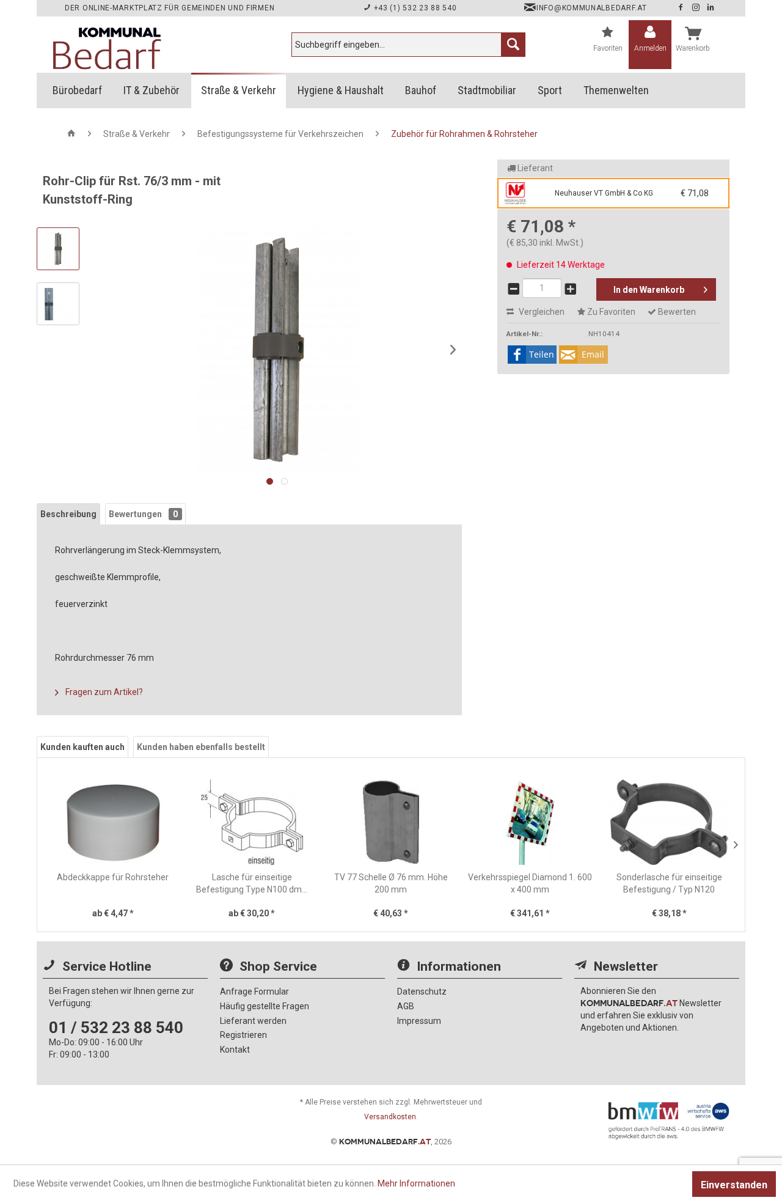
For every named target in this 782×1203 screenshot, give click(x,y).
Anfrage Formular (254, 991)
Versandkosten (390, 1117)
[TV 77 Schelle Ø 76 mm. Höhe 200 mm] (391, 822)
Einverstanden (734, 1185)
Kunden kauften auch (82, 747)
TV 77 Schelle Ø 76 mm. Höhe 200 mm (391, 883)
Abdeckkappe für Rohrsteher (113, 877)
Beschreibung (68, 514)
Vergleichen (541, 312)
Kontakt (235, 1049)
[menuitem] (408, 44)
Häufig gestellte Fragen (264, 1006)
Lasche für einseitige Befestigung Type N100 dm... (251, 883)
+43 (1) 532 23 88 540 (413, 8)
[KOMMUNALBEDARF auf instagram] (697, 8)
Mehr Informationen (416, 1183)
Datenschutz (422, 991)
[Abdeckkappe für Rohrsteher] (113, 822)
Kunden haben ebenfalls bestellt (201, 747)
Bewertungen (143, 514)
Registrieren (243, 1035)
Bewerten (676, 312)
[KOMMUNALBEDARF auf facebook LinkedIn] (710, 8)
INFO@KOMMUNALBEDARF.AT (591, 8)
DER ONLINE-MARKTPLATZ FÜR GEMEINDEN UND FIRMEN (169, 8)
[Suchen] (513, 44)
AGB (405, 1006)
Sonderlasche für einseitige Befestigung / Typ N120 (669, 883)
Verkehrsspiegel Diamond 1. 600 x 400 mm (530, 883)
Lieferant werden (253, 1021)
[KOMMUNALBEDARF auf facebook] (681, 8)
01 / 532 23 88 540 (116, 1027)
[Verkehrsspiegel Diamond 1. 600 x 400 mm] (530, 822)
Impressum (419, 1021)
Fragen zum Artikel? (103, 692)
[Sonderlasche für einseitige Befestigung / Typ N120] (669, 822)
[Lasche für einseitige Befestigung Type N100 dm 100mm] (252, 822)
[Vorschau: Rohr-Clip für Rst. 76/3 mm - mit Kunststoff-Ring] (58, 248)
